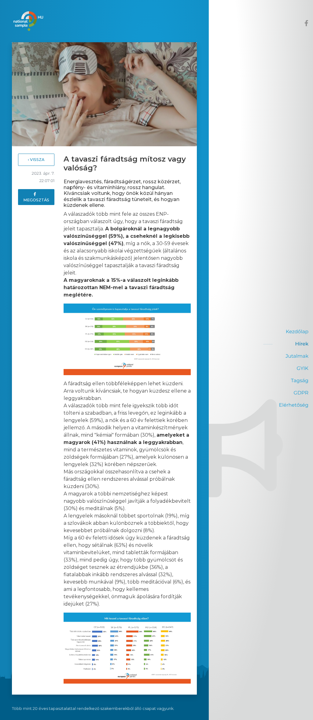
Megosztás (36, 200)
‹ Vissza (36, 159)
